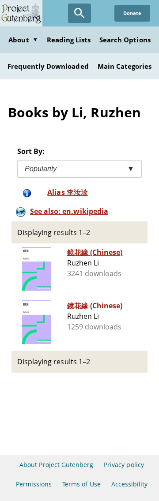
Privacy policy (124, 464)
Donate (132, 13)
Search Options (125, 39)
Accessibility (129, 484)
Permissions (34, 484)
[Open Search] (79, 13)
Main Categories (125, 66)
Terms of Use (81, 484)
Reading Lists (69, 39)
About (23, 39)
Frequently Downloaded (48, 66)
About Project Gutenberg (56, 464)
